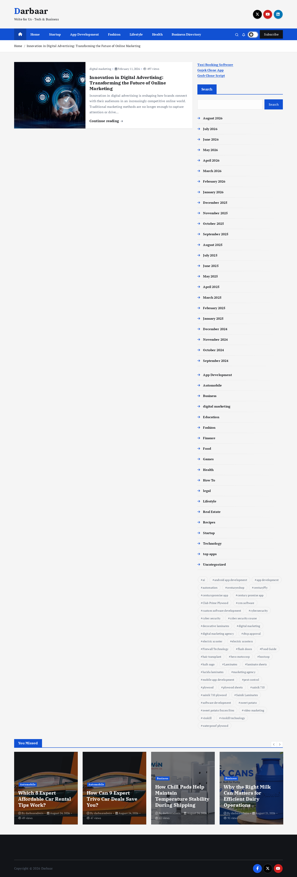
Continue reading (105, 121)
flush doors (245, 649)
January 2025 (213, 318)
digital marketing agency (218, 633)
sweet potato (248, 703)
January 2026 (213, 192)
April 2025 (211, 287)
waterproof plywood (215, 726)
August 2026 (212, 118)
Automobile (212, 385)
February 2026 (214, 181)
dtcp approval (252, 633)
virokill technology (233, 718)
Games (208, 459)
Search (207, 89)
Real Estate (212, 511)
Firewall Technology (215, 649)
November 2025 (215, 213)
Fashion (114, 34)
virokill (207, 718)
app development (268, 580)
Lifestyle (136, 34)
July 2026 (210, 129)
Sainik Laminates (247, 695)
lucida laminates (213, 672)
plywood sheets (233, 687)
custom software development (222, 610)
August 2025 (212, 245)
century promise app (251, 595)
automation (210, 587)
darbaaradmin (34, 813)
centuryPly (261, 587)
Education (211, 417)
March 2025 (212, 297)
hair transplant (212, 657)
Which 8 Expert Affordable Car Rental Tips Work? (44, 799)
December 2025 (215, 202)
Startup (55, 34)
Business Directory (186, 34)
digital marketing (100, 69)
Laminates (230, 664)
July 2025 (210, 255)
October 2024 (213, 350)
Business (209, 396)
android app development (230, 580)
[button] (274, 744)
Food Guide (268, 649)
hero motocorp (240, 657)
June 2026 (210, 139)
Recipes (209, 522)
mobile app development (218, 680)
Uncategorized (214, 564)
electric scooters (242, 641)
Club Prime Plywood (215, 603)
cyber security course (243, 618)
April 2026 (211, 160)
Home (35, 34)
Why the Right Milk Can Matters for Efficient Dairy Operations (247, 796)
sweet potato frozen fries (218, 710)
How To (209, 480)
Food (207, 448)
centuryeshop (235, 587)
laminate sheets (256, 664)
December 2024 (215, 329)
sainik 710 (258, 687)
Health (157, 34)
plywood (208, 687)
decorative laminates (216, 626)
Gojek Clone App (210, 70)
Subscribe (271, 34)
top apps (210, 554)
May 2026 (210, 150)
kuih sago (209, 664)
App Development (84, 34)
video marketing (254, 710)
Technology (212, 543)
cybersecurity (259, 610)
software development (217, 703)
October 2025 (213, 223)
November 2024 (215, 339)
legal (207, 490)
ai (204, 580)
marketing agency (244, 672)
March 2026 (212, 171)
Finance (209, 438)
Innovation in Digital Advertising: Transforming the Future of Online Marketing (83, 46)
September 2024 (215, 360)
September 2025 (215, 234)
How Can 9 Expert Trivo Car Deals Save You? (112, 799)
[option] (46, 788)
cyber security (211, 618)
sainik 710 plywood (215, 695)
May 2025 (210, 276)
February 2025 (214, 308)
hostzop (264, 657)
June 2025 (210, 266)
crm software (246, 603)
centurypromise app (215, 595)
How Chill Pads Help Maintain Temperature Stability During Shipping (182, 796)
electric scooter (212, 641)
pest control (251, 680)
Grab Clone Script (211, 75)
